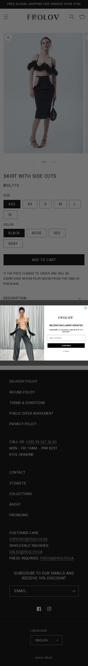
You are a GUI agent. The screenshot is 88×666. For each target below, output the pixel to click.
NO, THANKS (66, 351)
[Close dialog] (85, 308)
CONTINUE (65, 346)
